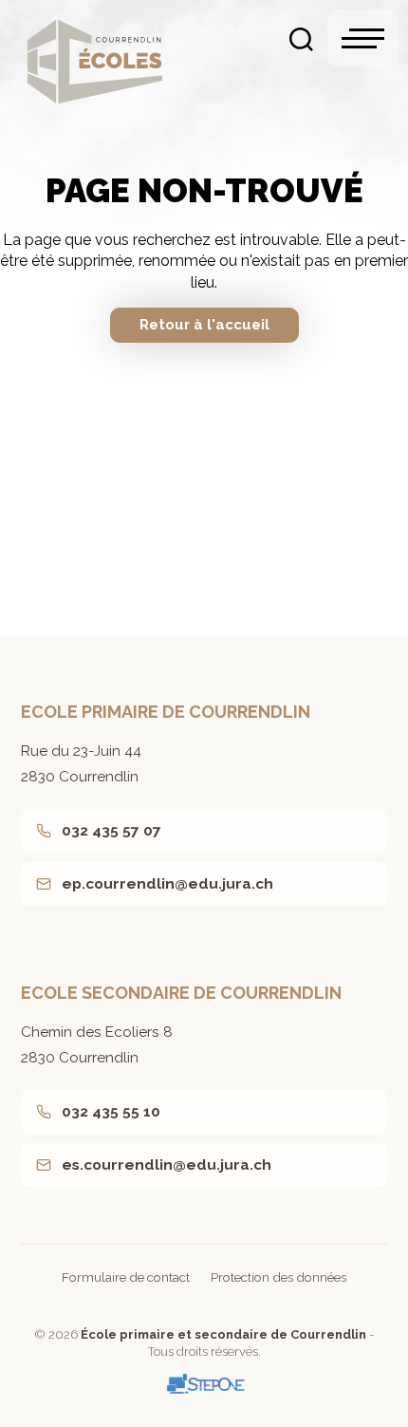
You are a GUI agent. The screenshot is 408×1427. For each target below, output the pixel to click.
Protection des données (278, 1277)
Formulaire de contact (126, 1277)
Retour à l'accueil (204, 324)
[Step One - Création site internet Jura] (204, 1384)
